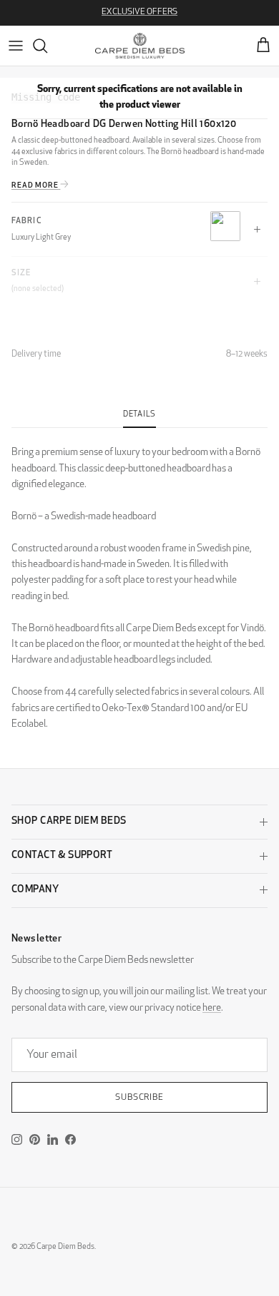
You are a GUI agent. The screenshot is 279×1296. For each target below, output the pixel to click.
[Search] (47, 45)
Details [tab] (139, 415)
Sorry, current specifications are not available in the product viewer (140, 97)
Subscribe (140, 1097)
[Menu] (15, 45)
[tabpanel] (139, 580)
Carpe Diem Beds (65, 1247)
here (211, 1008)
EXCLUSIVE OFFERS (139, 12)
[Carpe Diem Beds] (140, 45)
